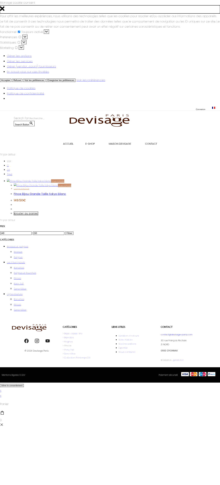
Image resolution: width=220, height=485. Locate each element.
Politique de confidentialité (25, 93)
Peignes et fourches (25, 273)
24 (8, 170)
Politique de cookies (21, 88)
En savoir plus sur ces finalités (28, 72)
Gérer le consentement (12, 385)
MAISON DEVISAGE (120, 144)
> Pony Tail (68, 349)
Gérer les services (20, 61)
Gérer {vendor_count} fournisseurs (31, 66)
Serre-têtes (20, 289)
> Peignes (68, 341)
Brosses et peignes (17, 246)
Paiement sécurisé (168, 374)
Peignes (18, 257)
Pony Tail (19, 283)
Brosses (18, 252)
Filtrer (69, 233)
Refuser (17, 80)
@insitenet (178, 360)
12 (8, 165)
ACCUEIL (68, 144)
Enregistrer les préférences (60, 80)
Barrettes (19, 267)
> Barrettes (68, 337)
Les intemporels (21, 188)
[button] (110, 9)
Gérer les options (19, 56)
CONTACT (151, 144)
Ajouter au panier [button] (26, 213)
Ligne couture (15, 294)
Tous (9, 174)
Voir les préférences (34, 80)
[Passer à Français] (213, 107)
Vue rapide (57, 181)
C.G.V (22, 374)
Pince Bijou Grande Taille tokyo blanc (40, 194)
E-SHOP (90, 144)
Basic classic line (73, 333)
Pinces (17, 278)
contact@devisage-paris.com (176, 334)
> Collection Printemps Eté (76, 357)
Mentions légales (10, 374)
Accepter (5, 80)
